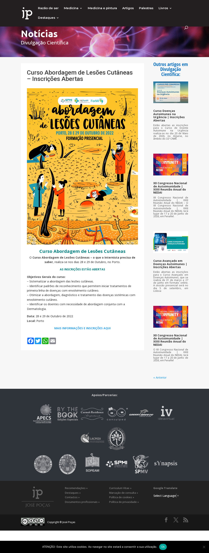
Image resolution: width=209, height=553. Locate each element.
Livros (163, 8)
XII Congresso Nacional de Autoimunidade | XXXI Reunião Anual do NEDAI (170, 187)
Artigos (128, 8)
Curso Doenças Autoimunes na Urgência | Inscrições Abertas (169, 115)
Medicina (71, 8)
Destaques (46, 18)
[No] (204, 547)
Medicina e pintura (102, 8)
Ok (163, 546)
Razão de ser (48, 8)
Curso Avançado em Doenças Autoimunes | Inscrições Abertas (170, 264)
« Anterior (160, 377)
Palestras (146, 8)
